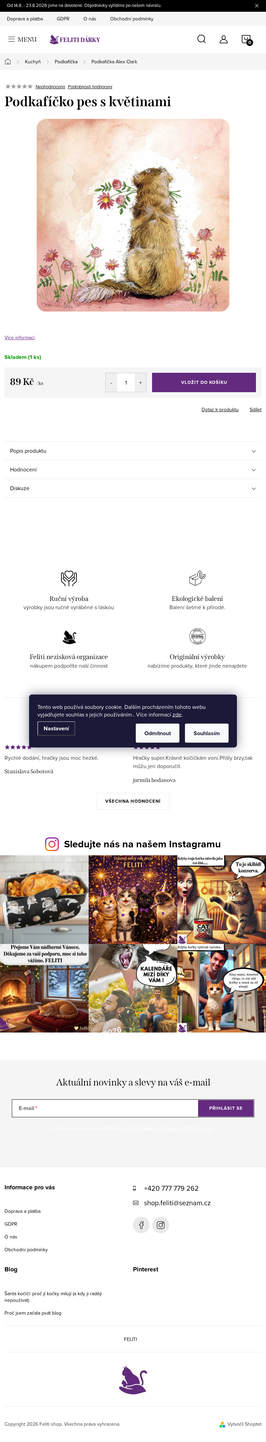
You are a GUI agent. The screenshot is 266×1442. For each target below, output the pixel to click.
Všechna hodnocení (133, 801)
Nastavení (56, 728)
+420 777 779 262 (171, 1188)
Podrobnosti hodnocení (90, 86)
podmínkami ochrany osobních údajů (169, 1128)
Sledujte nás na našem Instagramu (142, 844)
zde (176, 714)
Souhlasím (207, 733)
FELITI (130, 1339)
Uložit (41, 408)
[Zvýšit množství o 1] (140, 382)
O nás (89, 18)
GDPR (63, 18)
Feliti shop (141, 1225)
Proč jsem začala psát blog (33, 1312)
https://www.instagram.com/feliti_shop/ (160, 1225)
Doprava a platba (25, 18)
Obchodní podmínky (131, 18)
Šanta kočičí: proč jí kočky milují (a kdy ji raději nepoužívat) (53, 1297)
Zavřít (63, 407)
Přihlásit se (226, 1108)
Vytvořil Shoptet (244, 1424)
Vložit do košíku (204, 382)
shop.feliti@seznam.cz (177, 1203)
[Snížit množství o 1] (111, 382)
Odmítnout (157, 733)
